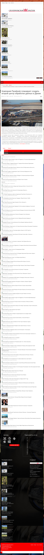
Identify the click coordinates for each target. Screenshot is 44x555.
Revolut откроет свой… (6, 62)
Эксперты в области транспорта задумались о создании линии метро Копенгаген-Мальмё (19, 245)
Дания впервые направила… (7, 45)
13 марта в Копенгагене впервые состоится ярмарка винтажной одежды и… (16, 218)
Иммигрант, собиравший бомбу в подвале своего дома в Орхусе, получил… (16, 325)
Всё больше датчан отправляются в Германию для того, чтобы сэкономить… (17, 341)
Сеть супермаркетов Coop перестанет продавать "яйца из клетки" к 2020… (16, 198)
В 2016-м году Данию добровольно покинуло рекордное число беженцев (16, 214)
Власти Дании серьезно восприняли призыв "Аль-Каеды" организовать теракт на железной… (20, 305)
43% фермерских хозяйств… (7, 76)
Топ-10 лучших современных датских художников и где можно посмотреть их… (17, 194)
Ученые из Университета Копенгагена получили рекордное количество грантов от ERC (18, 210)
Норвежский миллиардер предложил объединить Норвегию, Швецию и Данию (17, 281)
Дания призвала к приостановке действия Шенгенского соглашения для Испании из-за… (8, 522)
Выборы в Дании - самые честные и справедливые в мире (13, 249)
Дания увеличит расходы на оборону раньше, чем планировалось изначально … (7, 537)
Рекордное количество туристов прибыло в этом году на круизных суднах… (16, 321)
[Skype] (27, 451)
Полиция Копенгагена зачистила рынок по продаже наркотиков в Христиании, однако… (19, 253)
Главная (3, 2)
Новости (10, 27)
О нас (9, 2)
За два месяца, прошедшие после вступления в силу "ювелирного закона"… (17, 273)
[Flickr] (27, 447)
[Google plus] (27, 441)
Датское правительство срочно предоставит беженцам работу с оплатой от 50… (17, 186)
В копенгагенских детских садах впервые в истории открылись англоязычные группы (18, 289)
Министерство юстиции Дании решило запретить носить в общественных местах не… (18, 167)
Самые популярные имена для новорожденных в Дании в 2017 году (15, 378)
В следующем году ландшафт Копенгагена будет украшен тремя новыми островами (18, 265)
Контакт (12, 2)
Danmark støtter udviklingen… (7, 18)
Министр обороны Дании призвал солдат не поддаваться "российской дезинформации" (19, 159)
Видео (6, 2)
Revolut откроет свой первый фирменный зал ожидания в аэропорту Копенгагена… (7, 512)
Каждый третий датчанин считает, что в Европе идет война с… (14, 257)
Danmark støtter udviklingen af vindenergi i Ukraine (7, 466)
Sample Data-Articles (13, 164)
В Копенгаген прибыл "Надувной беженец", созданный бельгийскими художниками (17, 163)
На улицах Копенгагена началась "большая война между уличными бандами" (17, 397)
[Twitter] (27, 440)
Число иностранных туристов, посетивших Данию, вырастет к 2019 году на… (16, 230)
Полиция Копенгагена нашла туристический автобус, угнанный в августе (16, 317)
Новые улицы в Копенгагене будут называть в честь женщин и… (14, 202)
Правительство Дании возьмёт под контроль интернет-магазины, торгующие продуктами (19, 412)
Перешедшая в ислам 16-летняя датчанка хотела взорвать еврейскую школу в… (17, 222)
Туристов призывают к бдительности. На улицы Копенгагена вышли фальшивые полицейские (19, 226)
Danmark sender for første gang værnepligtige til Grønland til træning (8, 486)
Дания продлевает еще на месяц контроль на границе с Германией (15, 269)
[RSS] (27, 437)
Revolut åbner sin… (5, 53)
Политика (11, 368)
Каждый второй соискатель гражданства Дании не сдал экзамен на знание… (17, 293)
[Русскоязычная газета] (22, 10)
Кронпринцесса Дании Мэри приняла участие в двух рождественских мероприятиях (18, 425)
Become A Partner (14, 445)
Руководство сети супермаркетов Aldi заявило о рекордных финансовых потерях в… (18, 277)
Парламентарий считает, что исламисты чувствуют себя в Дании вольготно (16, 241)
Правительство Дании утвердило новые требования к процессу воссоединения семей (18, 345)
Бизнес (10, 63)
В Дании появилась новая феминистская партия (11, 309)
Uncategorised (12, 156)
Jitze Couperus (22, 143)
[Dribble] (27, 448)
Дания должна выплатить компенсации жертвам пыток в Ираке (14, 374)
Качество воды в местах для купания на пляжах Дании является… (15, 190)
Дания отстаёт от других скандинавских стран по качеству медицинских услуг (17, 171)
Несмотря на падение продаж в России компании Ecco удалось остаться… (16, 261)
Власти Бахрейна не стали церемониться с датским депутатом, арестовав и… (17, 358)
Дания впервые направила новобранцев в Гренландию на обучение (8, 494)
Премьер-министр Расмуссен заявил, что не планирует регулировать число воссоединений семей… (21, 366)
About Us (3, 182)
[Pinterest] (27, 445)
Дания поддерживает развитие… (8, 25)
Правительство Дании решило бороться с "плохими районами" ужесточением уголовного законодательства (19, 350)
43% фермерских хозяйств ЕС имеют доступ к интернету (7, 530)
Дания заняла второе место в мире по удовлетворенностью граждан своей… (17, 313)
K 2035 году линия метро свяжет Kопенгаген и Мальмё (12, 370)
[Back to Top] (1, 552)
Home (7, 85)
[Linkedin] (27, 444)
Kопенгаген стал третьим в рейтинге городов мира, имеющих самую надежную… (17, 390)
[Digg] (27, 449)
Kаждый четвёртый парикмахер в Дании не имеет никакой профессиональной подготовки (19, 386)
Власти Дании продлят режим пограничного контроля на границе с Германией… (17, 405)
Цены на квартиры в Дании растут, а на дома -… (11, 337)
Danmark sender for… (6, 37)
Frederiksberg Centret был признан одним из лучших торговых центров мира (16, 285)
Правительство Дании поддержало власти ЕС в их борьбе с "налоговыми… (16, 329)
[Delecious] (27, 453)
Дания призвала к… (5, 69)
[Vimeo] (27, 452)
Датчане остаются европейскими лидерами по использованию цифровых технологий (18, 206)
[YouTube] (27, 443)
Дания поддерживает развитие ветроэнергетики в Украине (7, 474)
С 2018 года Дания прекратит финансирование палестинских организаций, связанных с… (19, 333)
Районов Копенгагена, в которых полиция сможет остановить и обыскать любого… (18, 301)
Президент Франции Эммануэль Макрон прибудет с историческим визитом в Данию (18, 175)
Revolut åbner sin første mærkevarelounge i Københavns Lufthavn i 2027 (7, 503)
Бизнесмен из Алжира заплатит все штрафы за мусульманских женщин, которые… (18, 354)
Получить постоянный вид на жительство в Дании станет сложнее (14, 179)
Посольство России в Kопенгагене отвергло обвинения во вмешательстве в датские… (18, 382)
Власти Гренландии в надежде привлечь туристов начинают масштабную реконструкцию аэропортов (21, 418)
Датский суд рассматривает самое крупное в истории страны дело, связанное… (17, 234)
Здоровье (11, 172)
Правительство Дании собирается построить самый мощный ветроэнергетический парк (19, 362)
